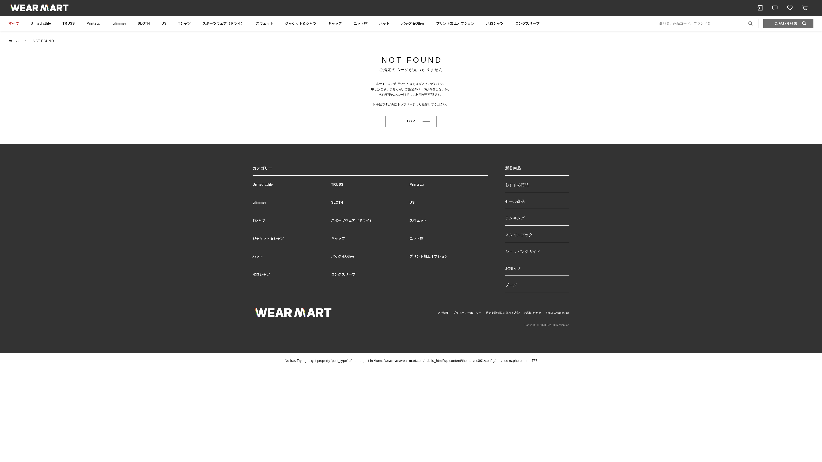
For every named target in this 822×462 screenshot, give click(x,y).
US (164, 23)
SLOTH (144, 23)
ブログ (511, 285)
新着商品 (513, 168)
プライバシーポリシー (467, 312)
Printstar (93, 23)
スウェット (265, 23)
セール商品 (515, 201)
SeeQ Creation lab (557, 312)
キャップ (335, 23)
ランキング (515, 218)
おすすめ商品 (517, 185)
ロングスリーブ (527, 23)
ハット (384, 23)
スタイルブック (519, 235)
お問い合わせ (532, 312)
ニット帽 (361, 23)
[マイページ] (760, 8)
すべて (14, 23)
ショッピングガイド (523, 251)
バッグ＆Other (413, 23)
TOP (411, 121)
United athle (41, 23)
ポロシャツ (495, 23)
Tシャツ (184, 23)
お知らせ (513, 268)
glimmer (119, 23)
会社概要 (443, 312)
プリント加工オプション (455, 23)
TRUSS (69, 23)
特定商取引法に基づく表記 (503, 312)
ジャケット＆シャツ (300, 23)
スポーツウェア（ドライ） (223, 23)
